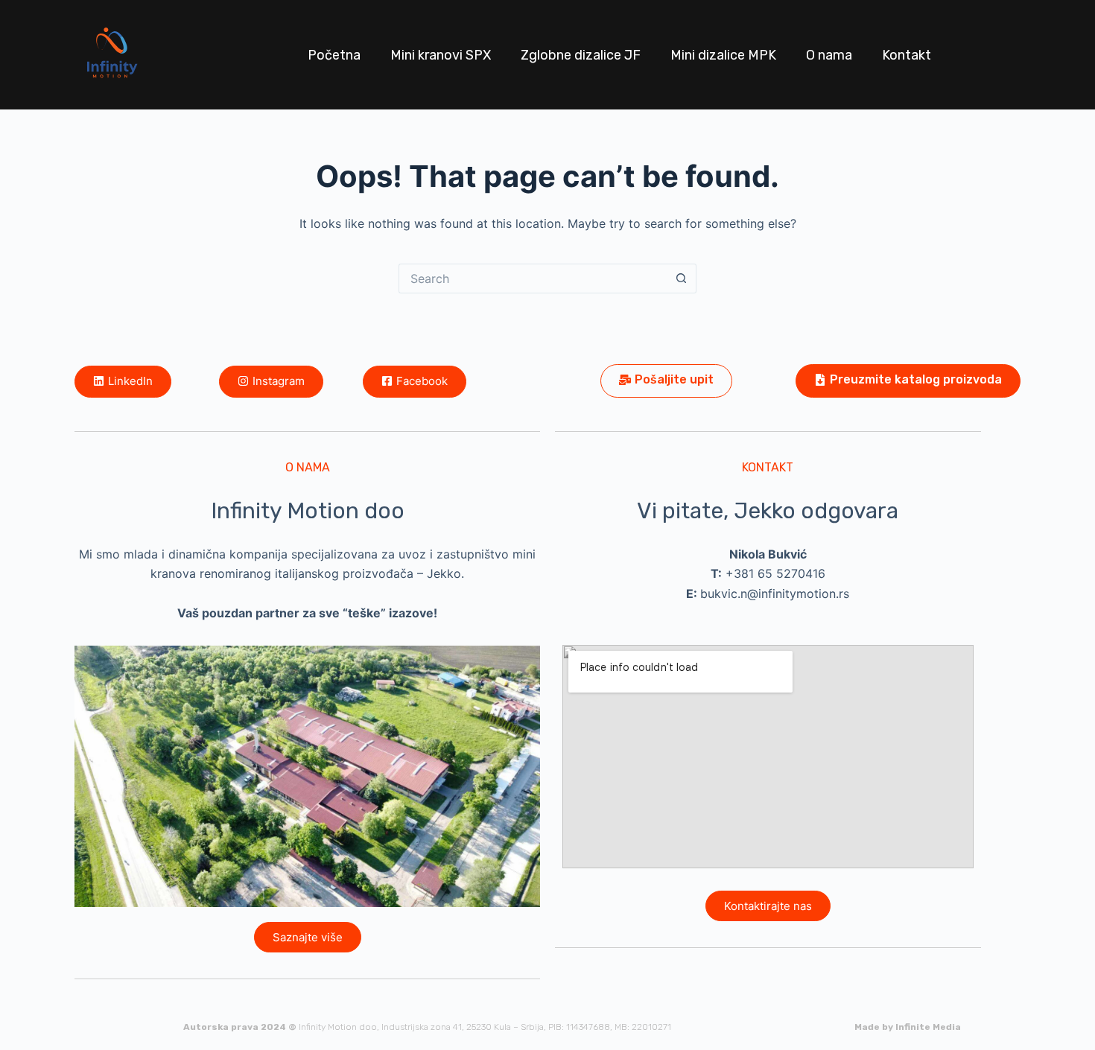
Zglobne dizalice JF (581, 55)
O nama (829, 55)
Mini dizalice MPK (723, 55)
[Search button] (681, 278)
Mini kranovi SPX (440, 55)
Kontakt (906, 55)
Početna (334, 55)
